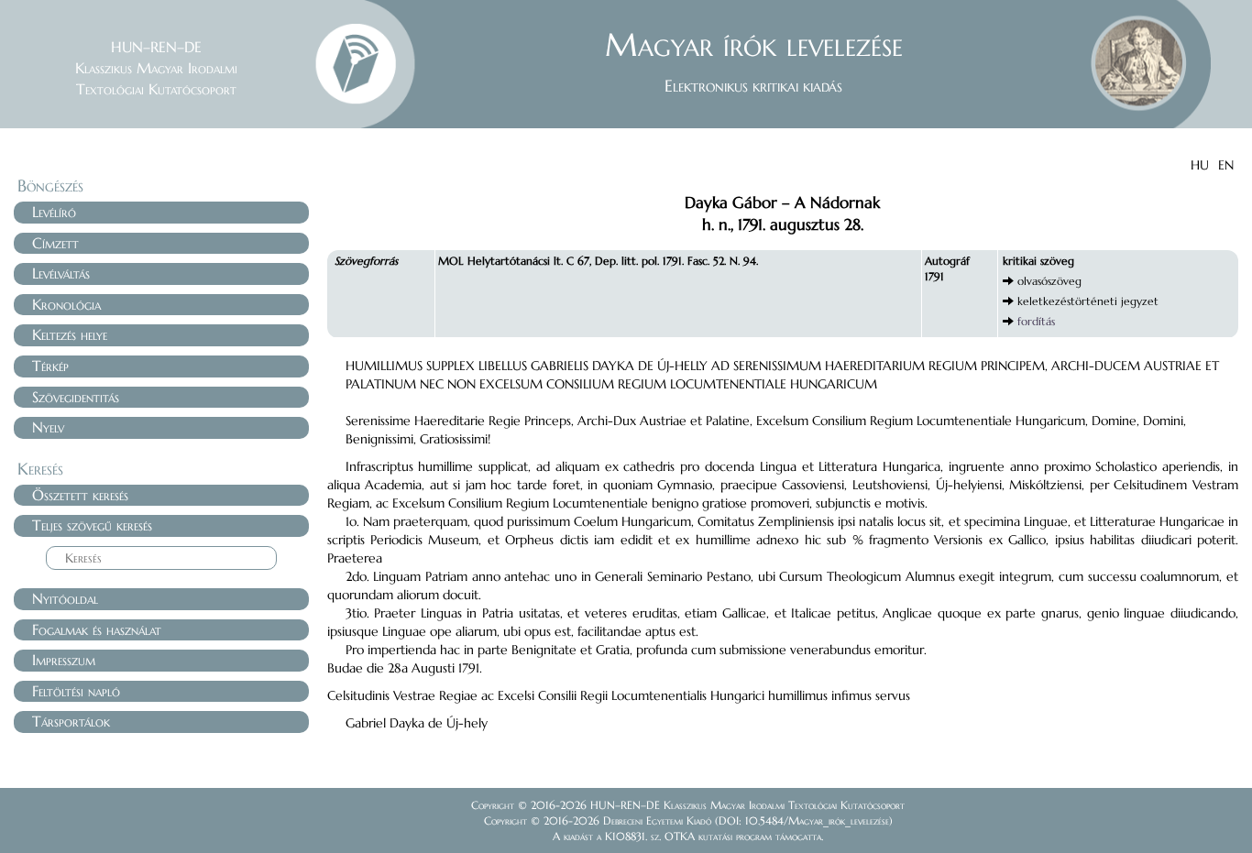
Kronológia (66, 304)
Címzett (55, 243)
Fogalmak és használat (96, 629)
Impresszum (63, 660)
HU (1200, 165)
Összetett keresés (80, 495)
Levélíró (54, 211)
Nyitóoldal (65, 598)
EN (1226, 165)
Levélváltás (61, 273)
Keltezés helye (69, 334)
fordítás (1036, 321)
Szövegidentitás (75, 397)
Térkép (50, 365)
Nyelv (48, 427)
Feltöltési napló (76, 691)
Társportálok (71, 721)
